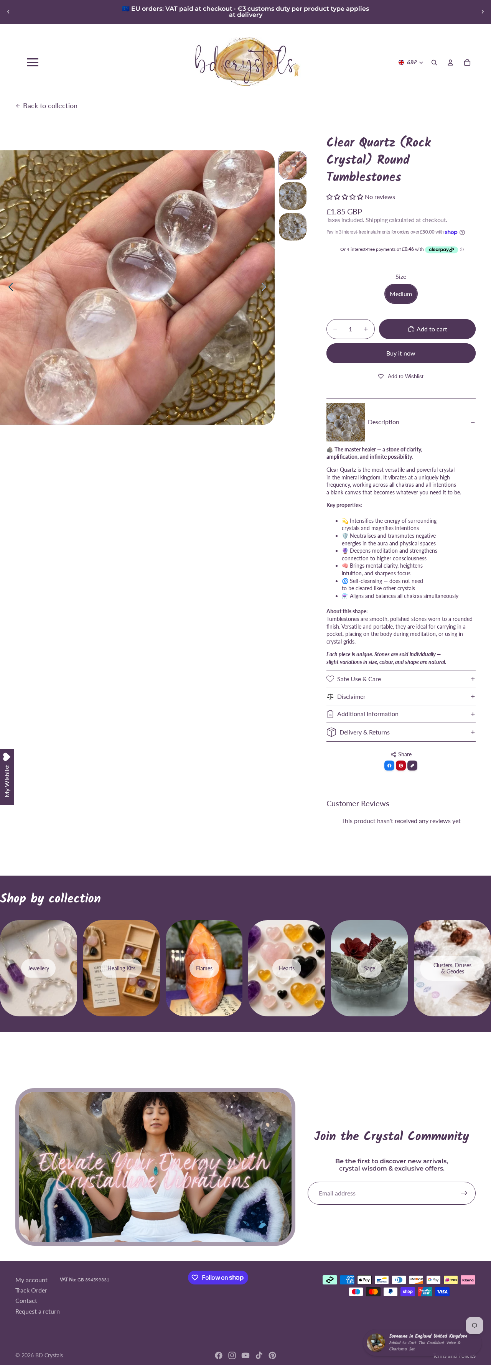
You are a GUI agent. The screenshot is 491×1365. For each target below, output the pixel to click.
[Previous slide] (8, 11)
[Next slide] (482, 11)
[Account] (450, 62)
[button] (345, 196)
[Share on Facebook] (389, 766)
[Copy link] (412, 766)
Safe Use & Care (359, 678)
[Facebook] (218, 1355)
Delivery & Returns (364, 732)
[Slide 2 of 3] (292, 196)
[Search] (434, 62)
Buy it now (400, 353)
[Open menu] (32, 62)
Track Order (31, 1290)
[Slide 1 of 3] (292, 165)
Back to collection (50, 105)
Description (383, 421)
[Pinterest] (272, 1355)
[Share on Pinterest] (401, 766)
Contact (26, 1300)
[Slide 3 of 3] (292, 226)
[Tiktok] (259, 1355)
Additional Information (368, 713)
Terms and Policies (454, 1355)
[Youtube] (245, 1355)
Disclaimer (351, 696)
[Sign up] (464, 1193)
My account (31, 1279)
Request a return (37, 1310)
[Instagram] (232, 1355)
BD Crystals (49, 1355)
